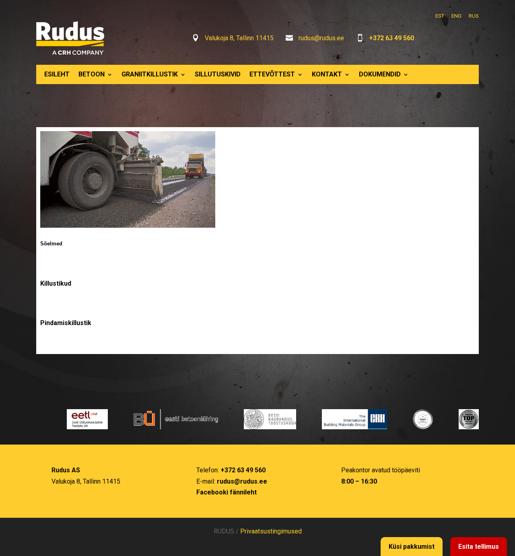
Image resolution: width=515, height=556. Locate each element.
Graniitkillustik (150, 74)
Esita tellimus (478, 546)
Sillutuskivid (218, 74)
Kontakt (327, 74)
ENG (456, 16)
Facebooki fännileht (226, 492)
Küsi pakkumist (412, 546)
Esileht (57, 74)
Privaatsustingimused (271, 531)
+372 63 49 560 (391, 38)
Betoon (91, 74)
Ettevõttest (272, 74)
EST (439, 16)
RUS (474, 16)
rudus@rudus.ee (321, 38)
